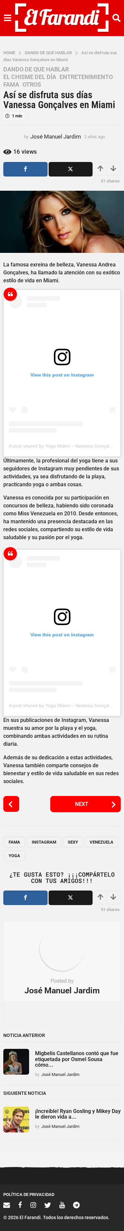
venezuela (101, 842)
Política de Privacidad (28, 1194)
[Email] (6, 1205)
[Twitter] (47, 1205)
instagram (44, 842)
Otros (31, 84)
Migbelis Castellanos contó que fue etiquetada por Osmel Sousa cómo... (76, 1059)
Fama (11, 84)
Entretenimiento (86, 77)
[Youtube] (62, 1205)
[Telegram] (76, 1205)
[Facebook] (20, 1205)
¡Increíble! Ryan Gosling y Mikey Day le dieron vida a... (78, 1114)
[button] (7, 18)
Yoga (14, 855)
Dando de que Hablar (36, 69)
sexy (73, 842)
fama (14, 842)
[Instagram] (33, 1205)
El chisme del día (29, 77)
